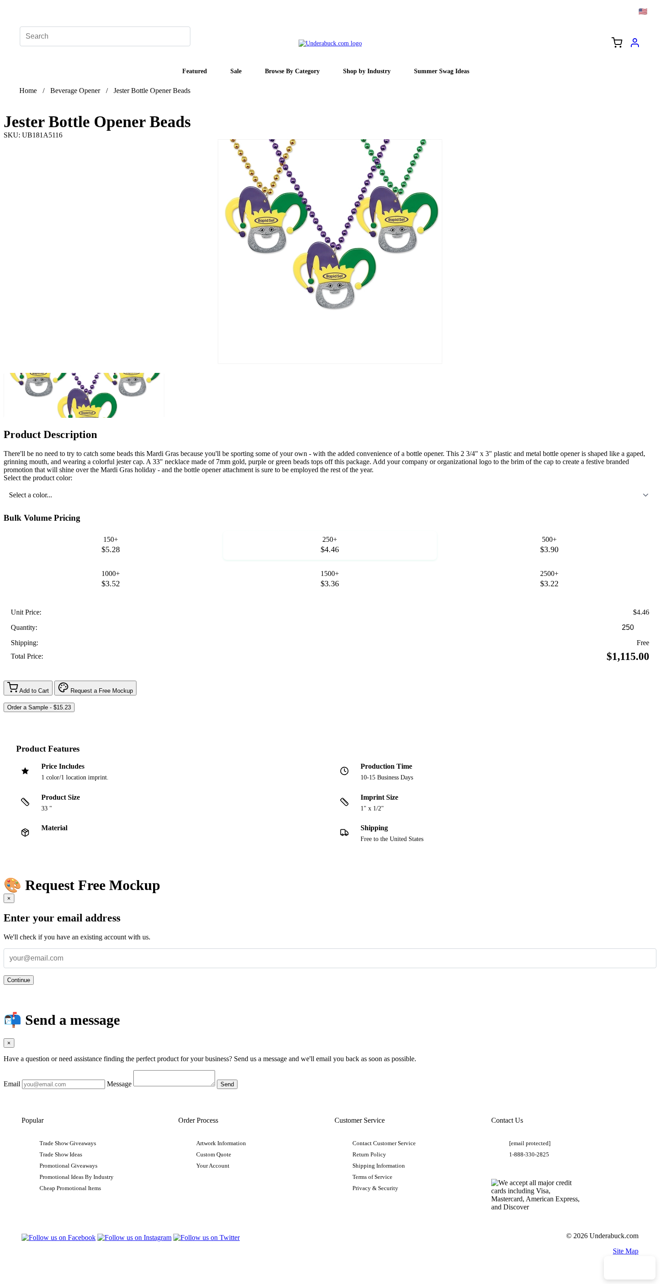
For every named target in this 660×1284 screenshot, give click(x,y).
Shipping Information (378, 1166)
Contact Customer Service (384, 1143)
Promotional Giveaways (68, 1166)
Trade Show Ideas (61, 1154)
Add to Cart (33, 690)
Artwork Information (221, 1143)
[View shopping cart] (617, 43)
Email (12, 1084)
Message (119, 1084)
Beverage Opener (75, 90)
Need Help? (629, 1267)
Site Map (625, 1251)
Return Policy (369, 1154)
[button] (84, 395)
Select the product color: (38, 478)
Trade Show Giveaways (68, 1143)
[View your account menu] (634, 45)
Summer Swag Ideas (441, 71)
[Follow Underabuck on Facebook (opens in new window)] (59, 1237)
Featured (194, 71)
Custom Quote (213, 1154)
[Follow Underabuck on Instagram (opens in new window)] (134, 1237)
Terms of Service (372, 1177)
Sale (236, 71)
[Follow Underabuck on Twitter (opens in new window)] (206, 1237)
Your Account (212, 1166)
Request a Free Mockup (101, 690)
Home (28, 90)
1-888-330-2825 (529, 1154)
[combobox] (330, 495)
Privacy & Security (375, 1188)
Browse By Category (292, 71)
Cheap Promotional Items (70, 1188)
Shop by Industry (367, 71)
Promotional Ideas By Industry (77, 1177)
